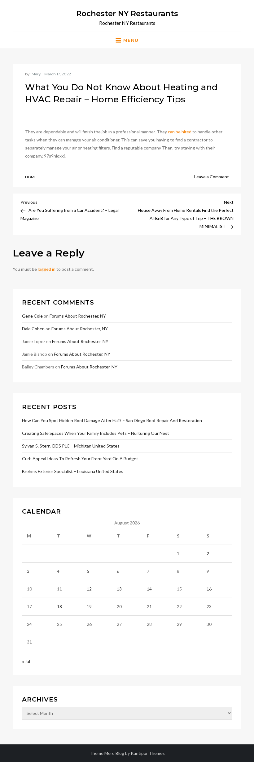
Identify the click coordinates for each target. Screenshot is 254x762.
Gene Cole (32, 316)
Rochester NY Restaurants (127, 13)
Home (31, 177)
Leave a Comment (211, 176)
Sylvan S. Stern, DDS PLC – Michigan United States (71, 445)
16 (209, 588)
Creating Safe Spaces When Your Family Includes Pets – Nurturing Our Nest (95, 433)
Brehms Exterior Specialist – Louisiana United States (72, 471)
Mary (36, 74)
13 (119, 588)
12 (89, 588)
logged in (46, 269)
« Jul (26, 661)
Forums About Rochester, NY (78, 316)
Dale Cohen (33, 328)
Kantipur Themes (148, 753)
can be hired (179, 131)
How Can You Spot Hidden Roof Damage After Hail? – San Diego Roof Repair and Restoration (112, 420)
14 (149, 588)
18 (59, 606)
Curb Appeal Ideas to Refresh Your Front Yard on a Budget (80, 458)
